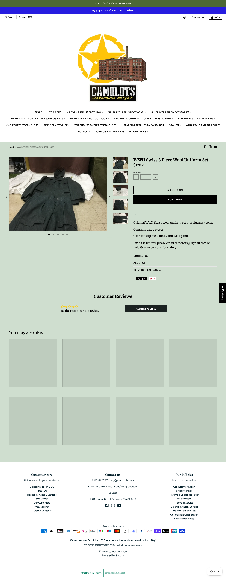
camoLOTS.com (118, 551)
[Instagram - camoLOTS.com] (210, 146)
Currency (23, 17)
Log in (184, 17)
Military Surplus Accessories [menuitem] (170, 112)
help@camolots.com (122, 480)
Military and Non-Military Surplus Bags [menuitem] (37, 118)
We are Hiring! (41, 506)
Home (11, 147)
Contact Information (184, 486)
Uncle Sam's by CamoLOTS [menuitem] (22, 125)
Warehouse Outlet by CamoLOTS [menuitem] (95, 125)
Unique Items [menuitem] (137, 131)
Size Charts (42, 498)
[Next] (109, 197)
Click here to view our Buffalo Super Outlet (113, 486)
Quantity (138, 172)
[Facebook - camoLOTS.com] (205, 146)
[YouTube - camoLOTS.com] (215, 146)
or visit (113, 492)
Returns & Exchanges (147, 269)
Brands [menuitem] (174, 125)
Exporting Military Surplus (184, 506)
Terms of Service (184, 502)
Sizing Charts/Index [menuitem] (56, 125)
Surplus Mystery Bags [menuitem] (109, 131)
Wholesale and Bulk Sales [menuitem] (203, 125)
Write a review (146, 309)
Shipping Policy (184, 490)
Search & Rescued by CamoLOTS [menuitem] (144, 125)
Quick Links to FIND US (42, 486)
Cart (217, 17)
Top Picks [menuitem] (55, 112)
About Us (139, 262)
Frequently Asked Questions (42, 494)
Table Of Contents (42, 510)
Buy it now (175, 199)
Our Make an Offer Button (184, 514)
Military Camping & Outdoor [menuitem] (88, 118)
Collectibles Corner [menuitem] (157, 118)
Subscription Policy (184, 518)
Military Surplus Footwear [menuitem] (126, 112)
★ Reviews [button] (222, 293)
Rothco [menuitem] (83, 131)
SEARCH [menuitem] (39, 112)
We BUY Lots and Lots (184, 510)
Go (142, 573)
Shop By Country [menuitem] (125, 118)
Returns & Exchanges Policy (184, 494)
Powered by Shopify (113, 555)
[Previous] (7, 197)
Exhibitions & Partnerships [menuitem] (195, 118)
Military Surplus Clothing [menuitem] (83, 112)
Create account (198, 17)
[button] (64, 546)
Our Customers (42, 502)
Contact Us (140, 256)
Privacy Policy (184, 498)
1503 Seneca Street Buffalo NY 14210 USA (113, 499)
